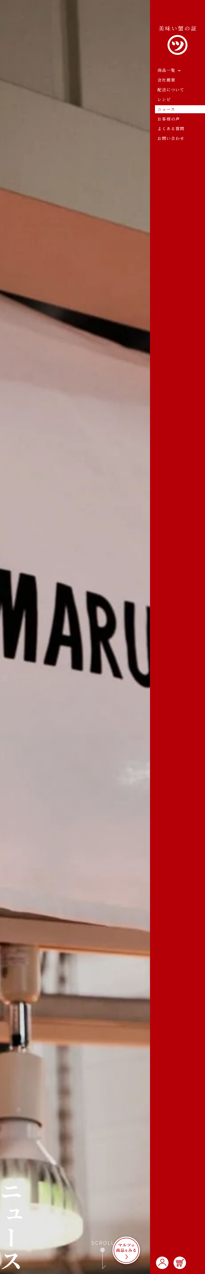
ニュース (166, 109)
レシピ (164, 99)
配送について (171, 90)
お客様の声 (169, 119)
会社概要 (167, 80)
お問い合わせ (171, 138)
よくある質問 (171, 128)
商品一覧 (167, 70)
